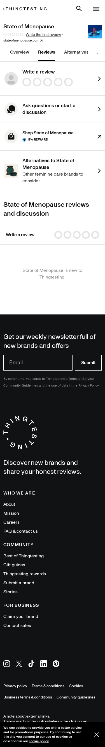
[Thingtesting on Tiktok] (31, 664)
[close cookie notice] (96, 734)
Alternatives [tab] (76, 52)
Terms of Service (81, 378)
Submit (88, 363)
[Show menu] (96, 9)
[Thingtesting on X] (19, 664)
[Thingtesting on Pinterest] (56, 664)
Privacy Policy (88, 385)
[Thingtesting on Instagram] (6, 664)
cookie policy (39, 741)
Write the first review (43, 34)
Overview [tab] (19, 52)
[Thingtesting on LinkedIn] (43, 664)
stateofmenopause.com (21, 40)
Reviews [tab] (46, 52)
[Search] (79, 8)
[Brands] (26, 8)
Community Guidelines (20, 385)
